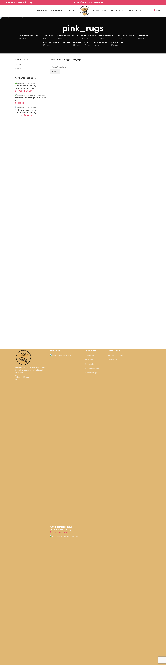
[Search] (11, 11)
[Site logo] (84, 10)
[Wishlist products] (7, 11)
